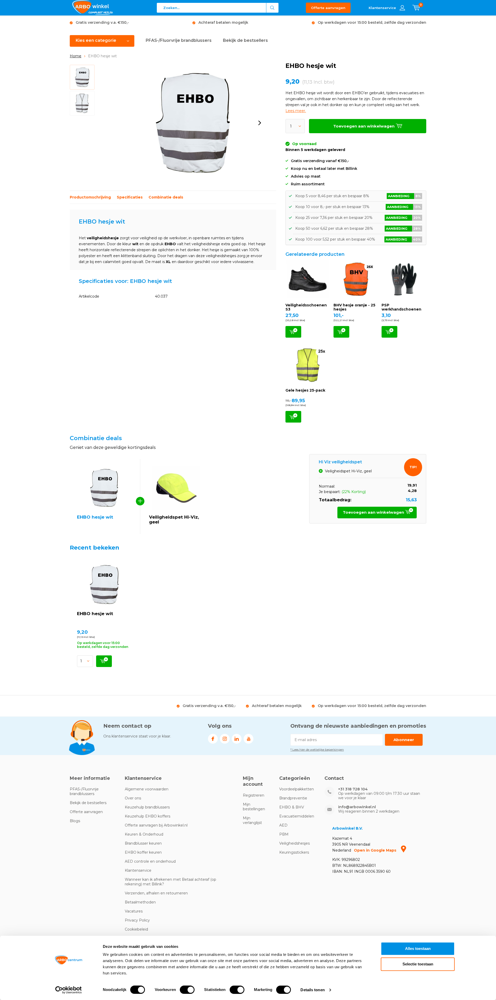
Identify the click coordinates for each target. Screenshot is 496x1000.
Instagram (225, 739)
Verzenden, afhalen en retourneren (156, 893)
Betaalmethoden (140, 902)
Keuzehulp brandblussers (147, 807)
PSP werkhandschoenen (401, 307)
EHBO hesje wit (95, 613)
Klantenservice (138, 870)
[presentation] (259, 123)
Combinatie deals (166, 197)
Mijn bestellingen (254, 806)
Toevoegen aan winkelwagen (293, 332)
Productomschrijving (90, 197)
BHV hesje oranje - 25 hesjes (354, 307)
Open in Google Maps (375, 850)
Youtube (248, 739)
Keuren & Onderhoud (144, 834)
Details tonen (312, 990)
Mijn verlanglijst (252, 820)
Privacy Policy (137, 920)
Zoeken (272, 8)
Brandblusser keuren (143, 843)
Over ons (133, 798)
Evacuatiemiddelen (296, 816)
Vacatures (134, 911)
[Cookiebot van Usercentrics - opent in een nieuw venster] (68, 990)
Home (75, 56)
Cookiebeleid (136, 929)
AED (283, 825)
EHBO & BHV (291, 807)
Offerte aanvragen (328, 8)
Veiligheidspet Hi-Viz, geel (174, 519)
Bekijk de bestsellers (245, 40)
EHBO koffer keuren (143, 852)
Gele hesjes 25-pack (305, 390)
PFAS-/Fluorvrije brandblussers (179, 40)
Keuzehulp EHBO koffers (147, 816)
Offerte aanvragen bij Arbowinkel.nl (156, 825)
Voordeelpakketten (296, 789)
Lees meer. (295, 110)
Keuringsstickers (294, 852)
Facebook (213, 739)
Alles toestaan (418, 948)
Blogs (75, 821)
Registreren (253, 795)
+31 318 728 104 (353, 789)
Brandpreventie (293, 798)
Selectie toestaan (417, 964)
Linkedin (237, 739)
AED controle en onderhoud (150, 861)
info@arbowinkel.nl (357, 807)
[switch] (187, 990)
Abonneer (403, 739)
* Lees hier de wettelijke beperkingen (317, 749)
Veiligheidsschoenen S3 (306, 307)
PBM (284, 834)
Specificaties (130, 197)
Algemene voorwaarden (146, 789)
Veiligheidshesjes (294, 843)
